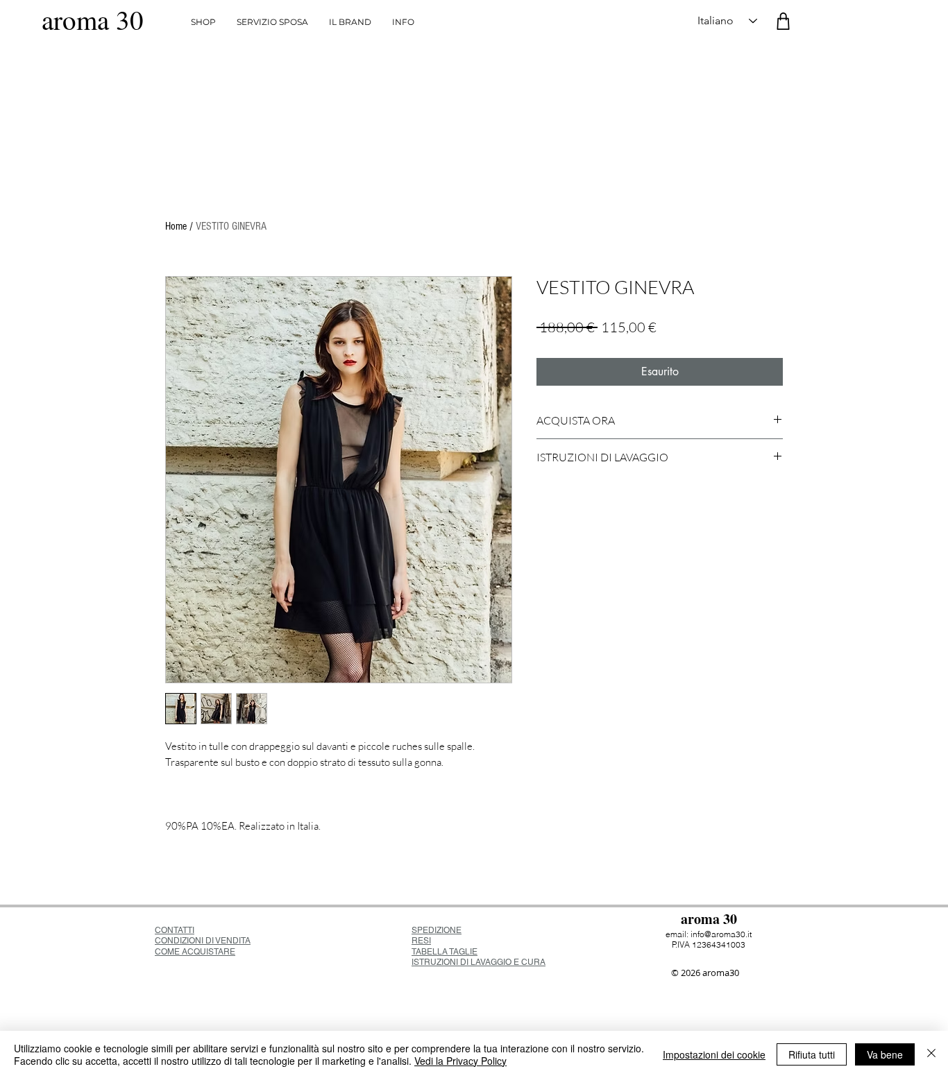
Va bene (885, 1054)
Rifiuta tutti (811, 1054)
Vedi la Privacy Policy (460, 1061)
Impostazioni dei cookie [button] (714, 1054)
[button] (403, 22)
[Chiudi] (931, 1054)
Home (176, 226)
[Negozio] (783, 21)
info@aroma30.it (721, 934)
